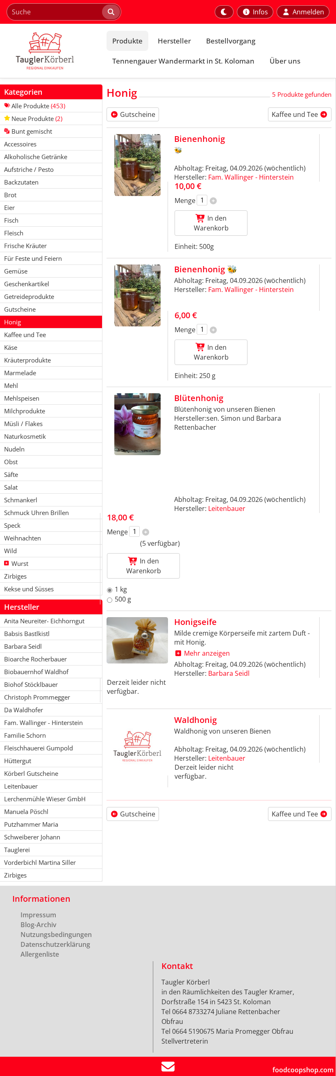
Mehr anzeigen (206, 653)
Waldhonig (195, 719)
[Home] (52, 50)
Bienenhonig (199, 138)
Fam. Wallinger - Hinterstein (251, 177)
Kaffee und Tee (296, 114)
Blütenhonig (198, 398)
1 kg (121, 589)
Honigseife (195, 621)
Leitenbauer (226, 508)
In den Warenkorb (211, 223)
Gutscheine (136, 114)
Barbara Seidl (229, 673)
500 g (123, 599)
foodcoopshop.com (303, 1069)
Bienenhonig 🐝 (205, 269)
